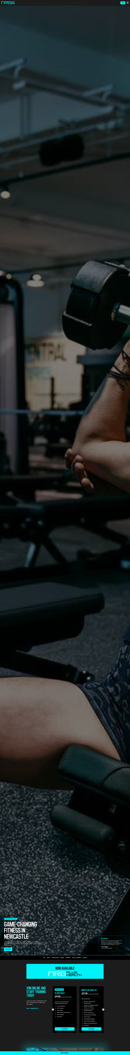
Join (44, 957)
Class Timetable (76, 957)
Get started (64, 1029)
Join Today (8, 949)
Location (84, 957)
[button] (53, 1010)
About (48, 957)
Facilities (68, 957)
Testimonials (55, 957)
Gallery (62, 957)
